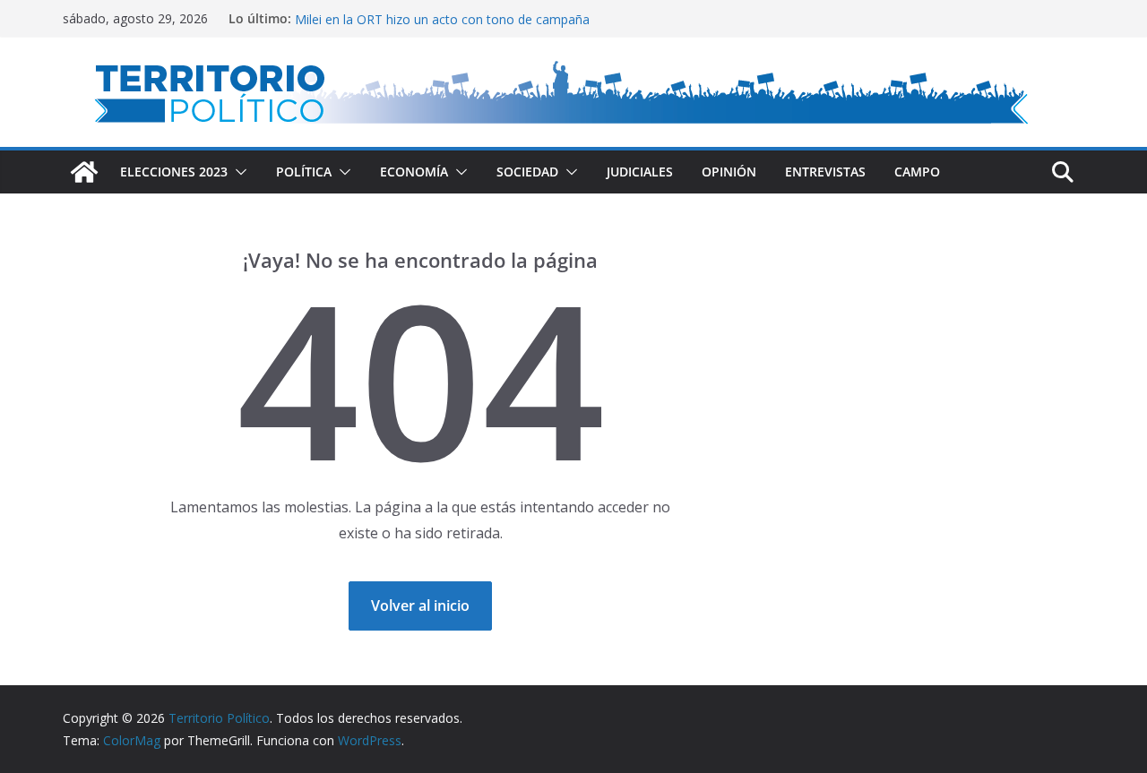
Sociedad (527, 171)
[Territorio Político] (84, 171)
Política (304, 171)
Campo (917, 171)
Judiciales (640, 171)
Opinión (729, 171)
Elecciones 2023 (174, 171)
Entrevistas (825, 171)
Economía (414, 171)
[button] (237, 172)
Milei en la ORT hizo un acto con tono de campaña (442, 21)
